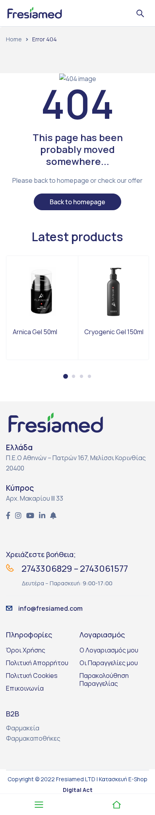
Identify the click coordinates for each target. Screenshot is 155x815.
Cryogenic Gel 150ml (113, 331)
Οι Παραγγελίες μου (108, 662)
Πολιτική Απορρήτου (37, 662)
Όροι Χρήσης (25, 650)
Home (14, 39)
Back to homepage (77, 201)
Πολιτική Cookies (32, 675)
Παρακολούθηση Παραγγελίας (104, 679)
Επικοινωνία (25, 688)
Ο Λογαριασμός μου (108, 650)
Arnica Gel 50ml (35, 331)
